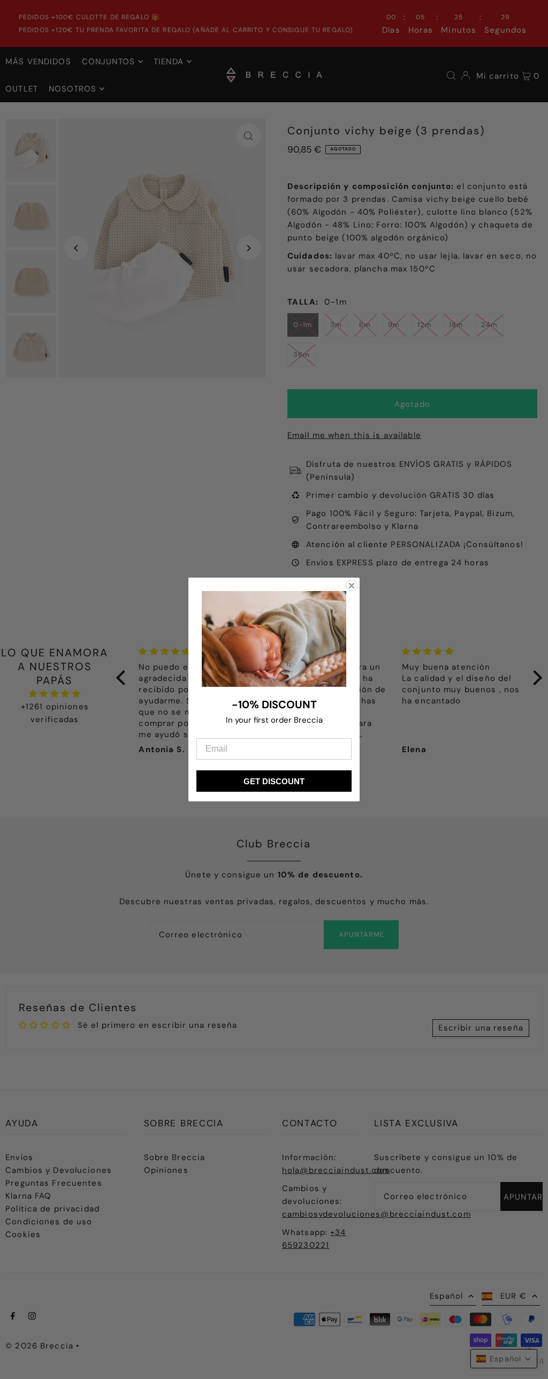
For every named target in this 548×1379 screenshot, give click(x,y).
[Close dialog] (351, 585)
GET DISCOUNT (274, 781)
